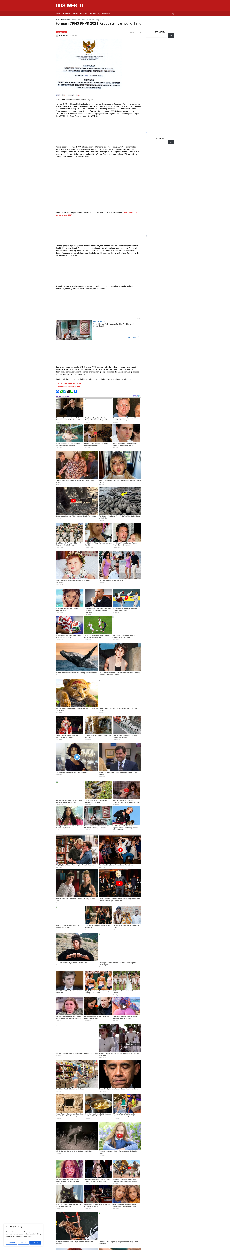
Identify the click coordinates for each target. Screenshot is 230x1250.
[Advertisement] (98, 132)
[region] (23, 1235)
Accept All (35, 1242)
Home (57, 20)
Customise (12, 1242)
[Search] (171, 35)
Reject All (23, 1242)
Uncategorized (65, 20)
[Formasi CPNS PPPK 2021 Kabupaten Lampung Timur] (89, 64)
